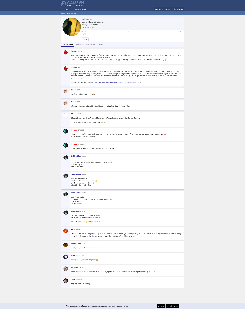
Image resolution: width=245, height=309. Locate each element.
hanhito (74, 51)
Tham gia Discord (80, 9)
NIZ (72, 114)
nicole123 (74, 255)
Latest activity (65, 13)
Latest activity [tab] (79, 44)
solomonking (76, 243)
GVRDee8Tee (76, 156)
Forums (65, 9)
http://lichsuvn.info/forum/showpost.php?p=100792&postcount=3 (115, 82)
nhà (103, 22)
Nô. (72, 90)
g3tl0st (73, 279)
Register (74, 13)
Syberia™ (74, 267)
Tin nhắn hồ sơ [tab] (67, 44)
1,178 (84, 34)
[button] (70, 9)
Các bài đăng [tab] (91, 44)
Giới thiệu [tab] (101, 44)
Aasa (73, 229)
